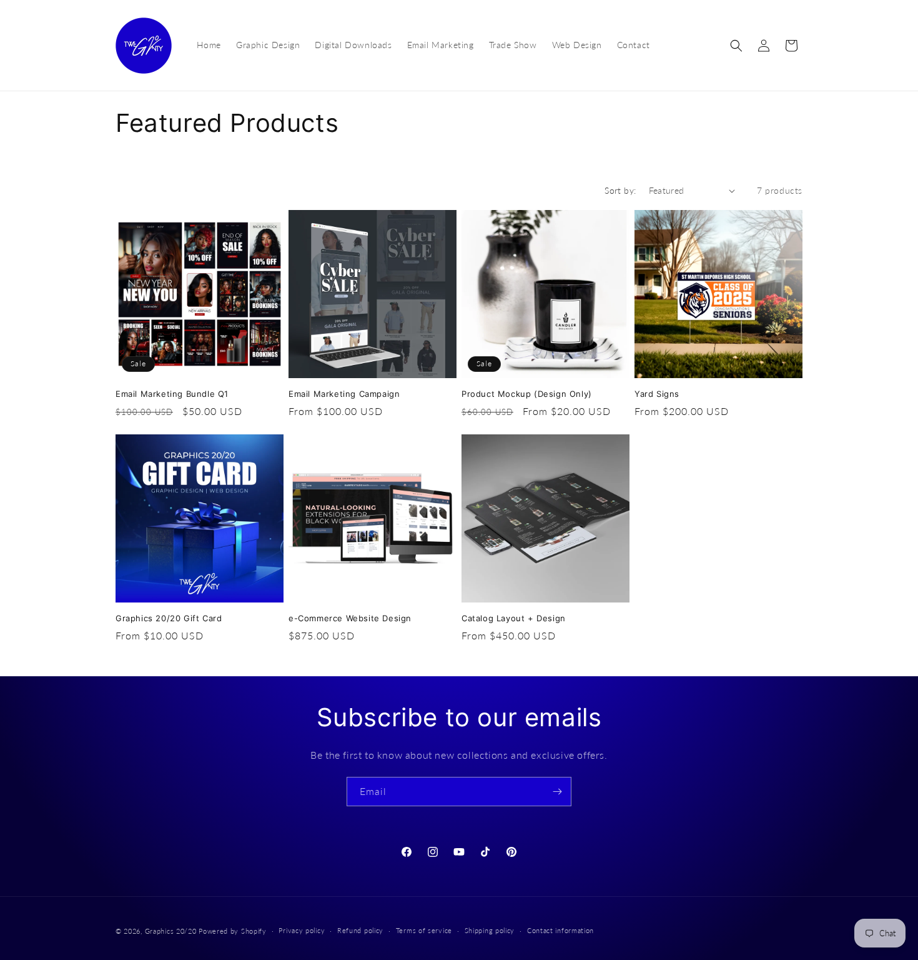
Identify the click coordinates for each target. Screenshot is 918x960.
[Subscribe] (557, 791)
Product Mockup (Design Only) (526, 394)
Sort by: (620, 190)
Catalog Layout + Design (513, 618)
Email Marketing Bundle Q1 (172, 394)
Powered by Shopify (233, 931)
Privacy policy (302, 930)
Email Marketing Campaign (344, 394)
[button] (736, 45)
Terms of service (424, 930)
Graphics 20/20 (171, 931)
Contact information (560, 930)
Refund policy (360, 930)
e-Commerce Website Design (350, 618)
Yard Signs (656, 394)
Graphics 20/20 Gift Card (169, 618)
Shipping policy (490, 930)
